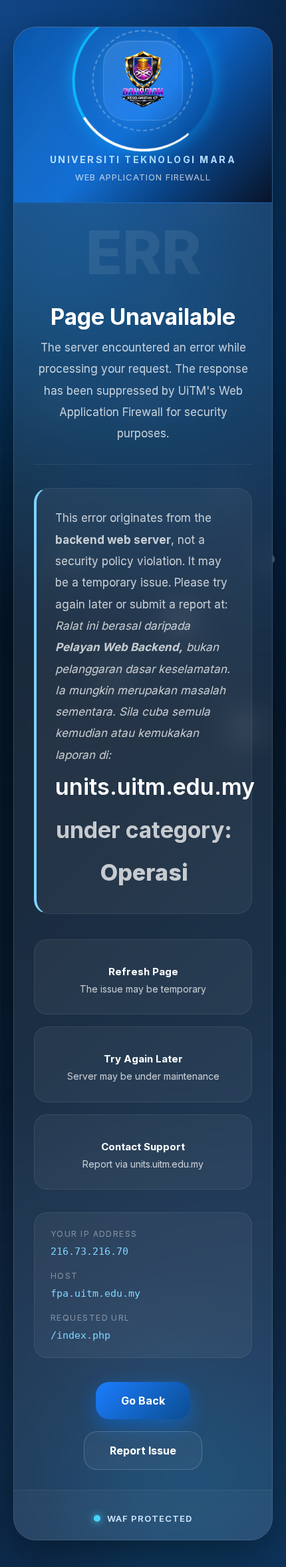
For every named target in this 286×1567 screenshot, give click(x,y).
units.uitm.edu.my (155, 786)
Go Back (143, 1400)
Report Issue (143, 1450)
